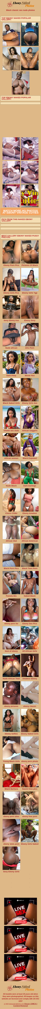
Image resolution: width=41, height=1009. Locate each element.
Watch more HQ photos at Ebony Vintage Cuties (20, 211)
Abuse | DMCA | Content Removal (25, 1005)
